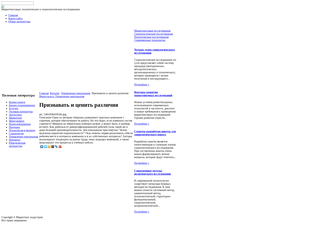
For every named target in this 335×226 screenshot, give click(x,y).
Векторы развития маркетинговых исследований (153, 94)
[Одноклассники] (49, 146)
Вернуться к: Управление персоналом (61, 96)
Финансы (14, 139)
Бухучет (13, 108)
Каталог (55, 93)
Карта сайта (15, 18)
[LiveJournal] (56, 146)
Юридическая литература (17, 144)
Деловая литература (21, 111)
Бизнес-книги (17, 102)
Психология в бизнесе (22, 130)
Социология (16, 133)
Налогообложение (20, 124)
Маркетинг (15, 117)
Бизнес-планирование (22, 105)
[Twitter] (45, 146)
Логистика (15, 114)
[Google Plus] (60, 146)
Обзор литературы (19, 21)
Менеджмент (16, 120)
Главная (13, 15)
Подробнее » (141, 84)
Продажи (14, 127)
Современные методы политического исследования (152, 172)
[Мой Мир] (53, 146)
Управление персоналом (23, 136)
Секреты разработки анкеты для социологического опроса (155, 133)
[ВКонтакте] (42, 146)
